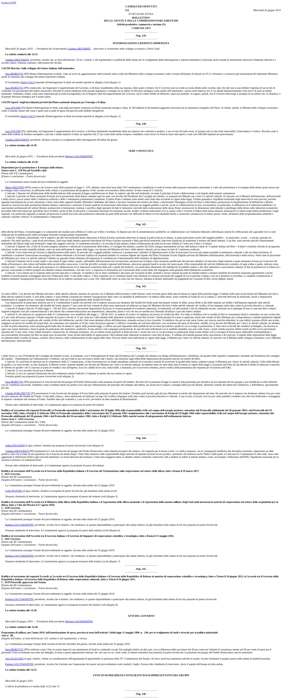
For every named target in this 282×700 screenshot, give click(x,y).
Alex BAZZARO (14, 658)
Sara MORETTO (14, 73)
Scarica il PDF (8, 2)
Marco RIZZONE (14, 187)
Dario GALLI (28, 82)
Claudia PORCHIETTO (18, 393)
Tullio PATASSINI (15, 445)
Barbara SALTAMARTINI (79, 156)
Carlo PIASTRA (14, 491)
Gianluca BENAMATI (79, 48)
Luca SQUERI (13, 107)
